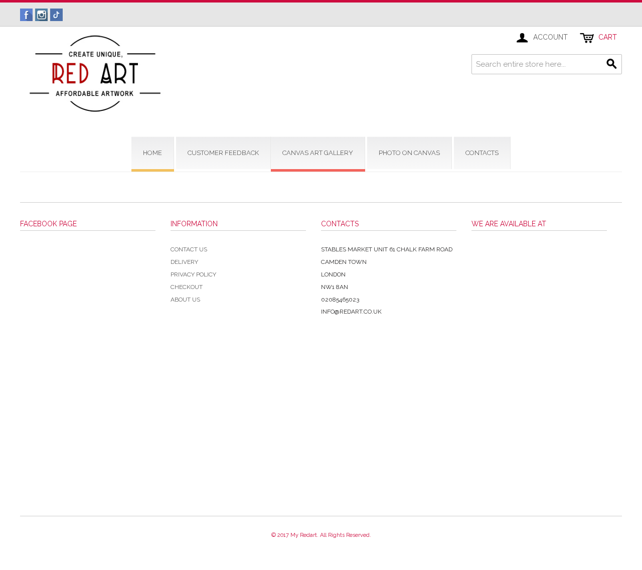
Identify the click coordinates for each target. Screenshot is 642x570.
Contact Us (189, 249)
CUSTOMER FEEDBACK (223, 153)
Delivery (184, 261)
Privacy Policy (193, 274)
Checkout (187, 287)
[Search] (612, 64)
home (152, 153)
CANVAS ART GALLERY (317, 153)
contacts (482, 153)
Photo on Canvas (409, 153)
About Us (185, 299)
